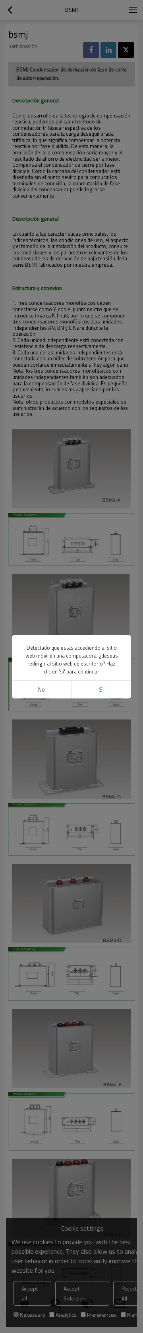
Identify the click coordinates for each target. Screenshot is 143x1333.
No (41, 689)
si (101, 689)
